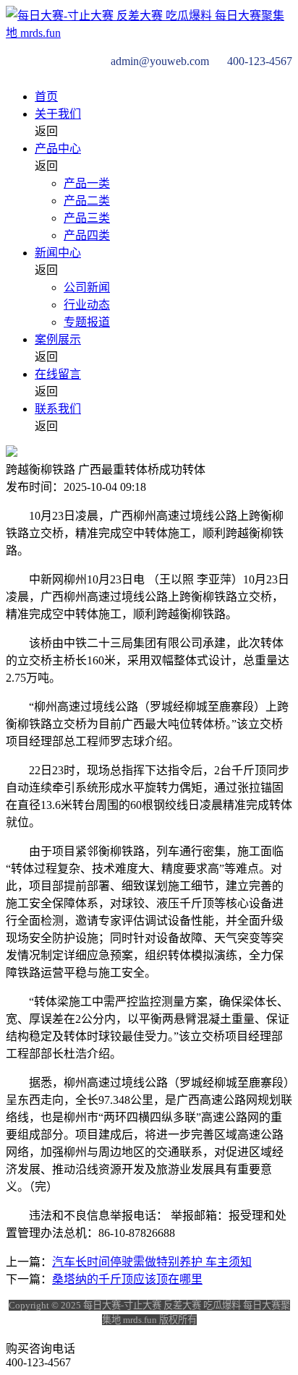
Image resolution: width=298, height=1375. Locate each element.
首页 (46, 96)
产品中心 (58, 148)
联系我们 (58, 409)
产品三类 (87, 218)
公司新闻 (87, 287)
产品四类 (87, 235)
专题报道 (87, 322)
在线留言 (58, 374)
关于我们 (58, 114)
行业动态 (87, 305)
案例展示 (58, 339)
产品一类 (87, 183)
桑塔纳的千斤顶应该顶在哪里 (127, 1279)
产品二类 (87, 200)
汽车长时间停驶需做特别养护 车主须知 (152, 1262)
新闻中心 (58, 253)
